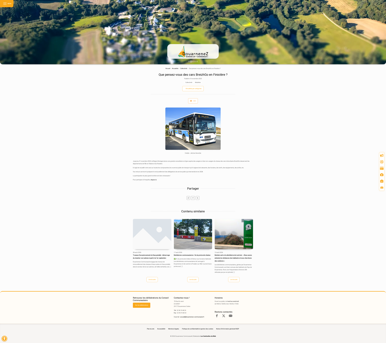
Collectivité (183, 68)
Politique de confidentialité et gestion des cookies (197, 329)
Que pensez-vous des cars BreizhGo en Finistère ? (193, 75)
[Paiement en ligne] (382, 168)
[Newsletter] (382, 155)
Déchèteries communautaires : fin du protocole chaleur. (192, 255)
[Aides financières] (382, 162)
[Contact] (382, 187)
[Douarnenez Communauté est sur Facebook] (216, 315)
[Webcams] (382, 175)
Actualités (175, 68)
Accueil (168, 68)
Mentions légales (173, 329)
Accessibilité (161, 329)
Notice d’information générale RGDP (227, 329)
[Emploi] (382, 181)
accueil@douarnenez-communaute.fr (192, 317)
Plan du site (150, 329)
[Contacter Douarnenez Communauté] (230, 315)
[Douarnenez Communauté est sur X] (223, 315)
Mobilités (198, 82)
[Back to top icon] (375, 338)
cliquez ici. (153, 180)
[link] (193, 51)
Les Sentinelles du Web (208, 336)
